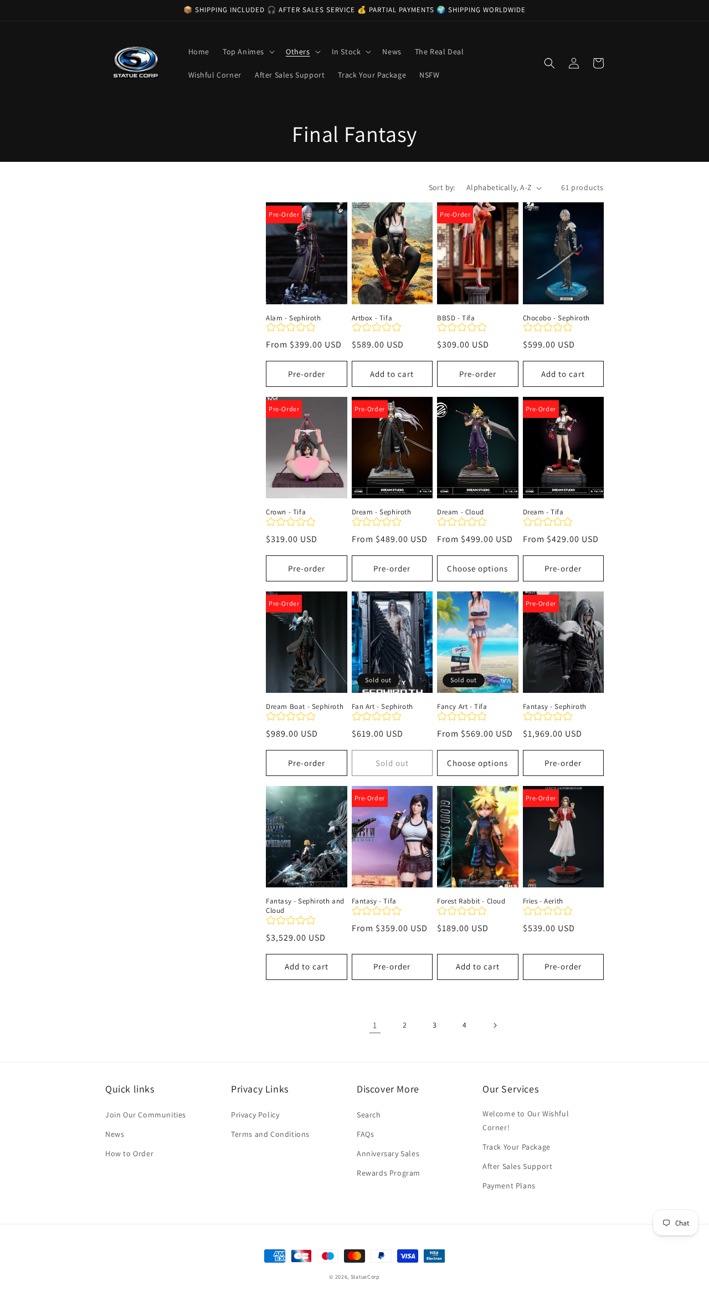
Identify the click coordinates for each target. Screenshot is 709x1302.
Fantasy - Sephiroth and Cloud (305, 906)
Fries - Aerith (543, 901)
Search (369, 1115)
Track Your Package (516, 1147)
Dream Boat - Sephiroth (304, 706)
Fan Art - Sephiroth (382, 706)
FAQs (365, 1134)
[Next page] (494, 1025)
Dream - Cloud (460, 512)
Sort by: (442, 187)
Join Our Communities (145, 1115)
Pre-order (306, 374)
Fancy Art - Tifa (462, 706)
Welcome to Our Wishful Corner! (525, 1120)
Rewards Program (388, 1173)
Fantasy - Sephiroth (555, 706)
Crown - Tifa (286, 512)
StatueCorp (365, 1276)
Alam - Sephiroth (293, 318)
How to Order (129, 1153)
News (114, 1134)
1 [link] (375, 1025)
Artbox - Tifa (372, 318)
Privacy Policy (255, 1115)
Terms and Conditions (270, 1134)
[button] (247, 51)
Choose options (477, 568)
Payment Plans (509, 1186)
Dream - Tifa (543, 512)
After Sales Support (517, 1166)
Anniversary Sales (388, 1153)
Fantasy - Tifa (374, 901)
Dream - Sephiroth (382, 512)
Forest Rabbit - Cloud (471, 901)
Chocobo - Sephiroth (556, 318)
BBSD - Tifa (456, 318)
